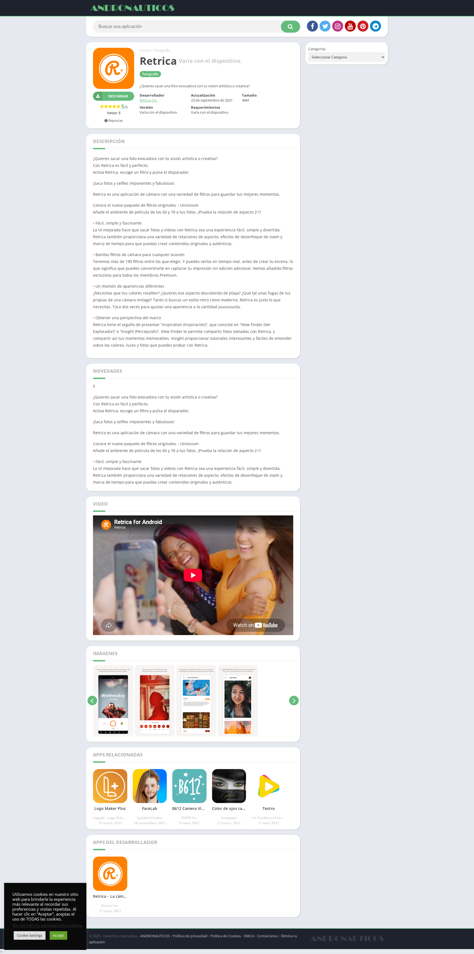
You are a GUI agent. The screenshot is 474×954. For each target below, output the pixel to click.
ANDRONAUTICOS (155, 935)
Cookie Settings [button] (29, 935)
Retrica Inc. (148, 100)
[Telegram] (375, 26)
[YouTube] (350, 26)
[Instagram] (337, 26)
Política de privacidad (190, 935)
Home (145, 50)
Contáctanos (267, 935)
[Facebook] (312, 26)
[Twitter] (325, 26)
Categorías (317, 48)
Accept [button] (58, 935)
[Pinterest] (362, 26)
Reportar (115, 120)
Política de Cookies (225, 935)
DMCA (249, 935)
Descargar (118, 96)
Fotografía (161, 50)
